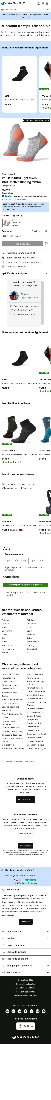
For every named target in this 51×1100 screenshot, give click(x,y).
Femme (9, 761)
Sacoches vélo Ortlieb (37, 734)
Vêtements (18, 761)
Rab (3, 627)
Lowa (4, 635)
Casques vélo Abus (35, 745)
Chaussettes (29, 761)
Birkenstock (32, 649)
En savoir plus (9, 209)
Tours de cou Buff (35, 741)
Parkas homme (9, 689)
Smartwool (8, 174)
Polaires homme (9, 692)
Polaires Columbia (35, 699)
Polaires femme (9, 682)
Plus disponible (23, 244)
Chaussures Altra (34, 738)
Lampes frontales (10, 703)
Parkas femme (8, 678)
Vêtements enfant (35, 674)
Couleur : (12, 216)
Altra (4, 638)
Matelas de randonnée (12, 700)
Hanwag (30, 645)
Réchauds (6, 711)
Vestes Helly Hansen (36, 695)
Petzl (29, 653)
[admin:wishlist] (46, 243)
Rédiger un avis (8, 186)
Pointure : (7, 231)
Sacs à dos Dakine (35, 712)
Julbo (29, 638)
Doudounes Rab (34, 723)
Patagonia (6, 620)
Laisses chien (33, 730)
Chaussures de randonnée (9, 723)
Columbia (31, 624)
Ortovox (5, 624)
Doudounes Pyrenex (36, 692)
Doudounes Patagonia (37, 749)
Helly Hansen (8, 649)
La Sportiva (7, 631)
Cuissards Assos (34, 716)
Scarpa (30, 627)
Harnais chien (33, 727)
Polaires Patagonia (35, 688)
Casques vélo (8, 745)
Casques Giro (33, 720)
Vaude (30, 631)
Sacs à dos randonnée (12, 714)
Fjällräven (31, 620)
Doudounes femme (11, 674)
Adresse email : (25, 834)
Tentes (5, 696)
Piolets (5, 718)
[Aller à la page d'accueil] (4, 762)
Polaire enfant (33, 678)
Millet (4, 642)
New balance (33, 642)
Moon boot (7, 645)
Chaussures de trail (10, 728)
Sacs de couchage (10, 707)
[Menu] (2, 9)
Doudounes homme (11, 685)
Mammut (31, 635)
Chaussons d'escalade (12, 735)
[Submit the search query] (48, 10)
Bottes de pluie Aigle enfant (36, 683)
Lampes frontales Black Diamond (37, 704)
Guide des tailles (40, 231)
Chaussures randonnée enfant (12, 740)
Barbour (5, 653)
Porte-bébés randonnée (13, 749)
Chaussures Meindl (35, 709)
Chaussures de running (12, 731)
